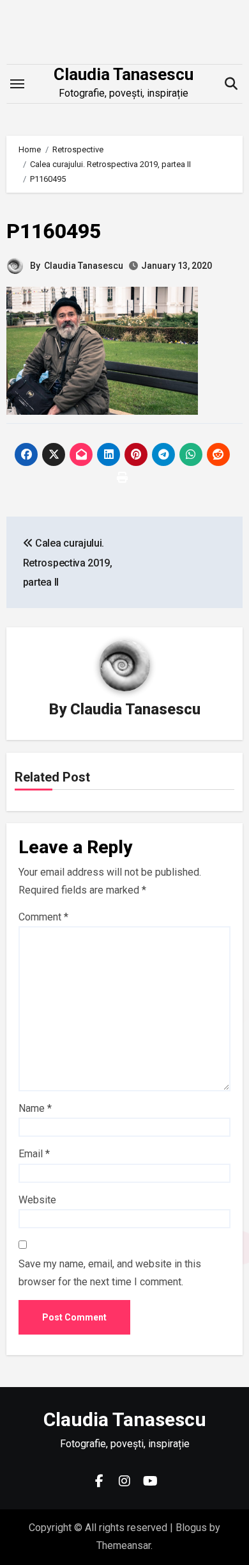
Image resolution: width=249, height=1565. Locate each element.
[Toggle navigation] (17, 84)
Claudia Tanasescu (123, 74)
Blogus (191, 1527)
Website (37, 1200)
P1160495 (53, 231)
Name (35, 1108)
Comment (43, 917)
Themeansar (123, 1545)
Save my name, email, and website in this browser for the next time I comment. (110, 1273)
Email (34, 1154)
